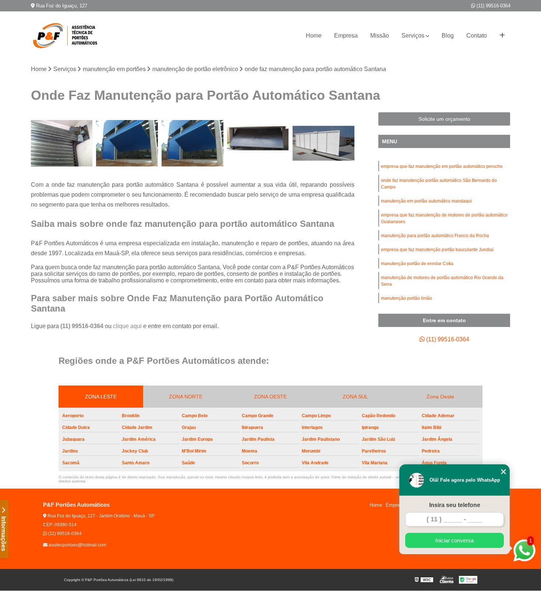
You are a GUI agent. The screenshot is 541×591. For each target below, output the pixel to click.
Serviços (413, 35)
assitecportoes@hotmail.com (76, 545)
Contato (476, 35)
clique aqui (127, 326)
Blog (448, 35)
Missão (379, 35)
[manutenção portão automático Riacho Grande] (127, 143)
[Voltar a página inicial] (68, 36)
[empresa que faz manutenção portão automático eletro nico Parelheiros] (62, 143)
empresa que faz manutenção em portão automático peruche (442, 166)
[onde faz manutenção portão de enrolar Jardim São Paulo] (323, 143)
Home (314, 35)
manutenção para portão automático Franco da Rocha (435, 235)
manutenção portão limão (406, 298)
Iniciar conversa (454, 540)
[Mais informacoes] (502, 35)
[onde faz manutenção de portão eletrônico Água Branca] (258, 143)
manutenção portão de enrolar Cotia (417, 263)
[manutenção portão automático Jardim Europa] (192, 143)
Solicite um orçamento (444, 119)
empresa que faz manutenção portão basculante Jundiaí (437, 249)
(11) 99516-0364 (492, 5)
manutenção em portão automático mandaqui (426, 201)
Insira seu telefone (454, 505)
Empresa (346, 35)
